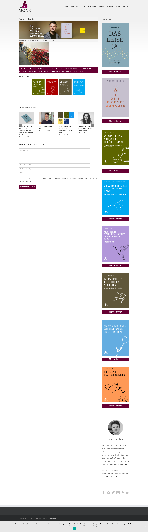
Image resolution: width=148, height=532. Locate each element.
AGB (47, 518)
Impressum (42, 518)
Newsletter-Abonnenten (115, 477)
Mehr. (125, 464)
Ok (74, 529)
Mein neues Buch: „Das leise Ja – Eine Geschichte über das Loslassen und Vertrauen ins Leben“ (26, 130)
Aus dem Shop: (24, 76)
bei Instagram (47, 40)
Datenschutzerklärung (90, 526)
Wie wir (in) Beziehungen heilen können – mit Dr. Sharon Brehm (85, 128)
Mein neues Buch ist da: (28, 19)
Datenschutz (52, 518)
